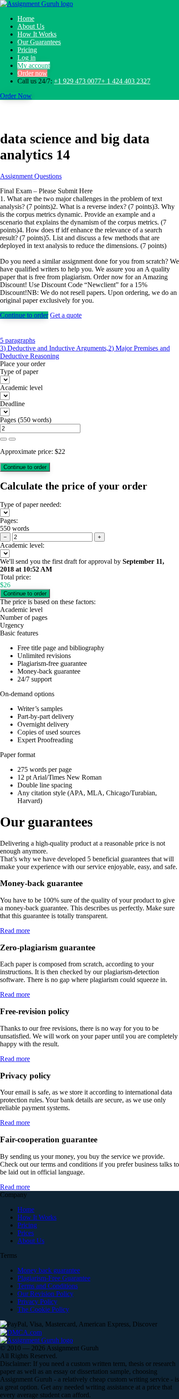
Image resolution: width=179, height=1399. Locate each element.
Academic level (21, 387)
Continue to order (24, 315)
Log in (26, 57)
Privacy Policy (37, 1301)
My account (33, 65)
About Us (30, 26)
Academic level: (22, 545)
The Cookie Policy (43, 1309)
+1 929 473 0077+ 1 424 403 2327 (102, 81)
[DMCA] (21, 1332)
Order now (32, 73)
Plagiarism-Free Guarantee (53, 1278)
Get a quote (66, 315)
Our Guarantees (39, 42)
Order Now (16, 95)
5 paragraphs (17, 340)
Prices (25, 1233)
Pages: (9, 520)
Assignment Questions (31, 176)
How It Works (36, 34)
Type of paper (19, 371)
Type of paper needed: (30, 504)
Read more (15, 930)
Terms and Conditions (47, 1286)
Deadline (12, 403)
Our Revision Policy (45, 1293)
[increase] (3, 439)
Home (25, 18)
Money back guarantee (48, 1270)
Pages (8, 419)
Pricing (27, 49)
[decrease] (12, 439)
